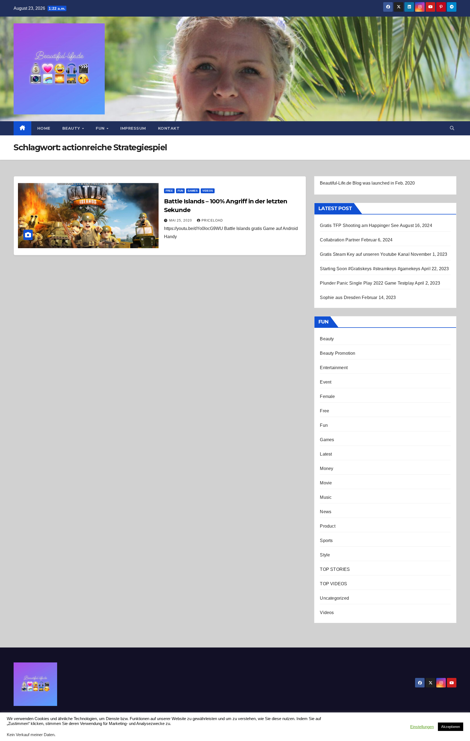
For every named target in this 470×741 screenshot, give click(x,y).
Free (169, 190)
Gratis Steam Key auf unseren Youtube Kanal (364, 254)
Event (325, 382)
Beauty (72, 128)
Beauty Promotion (337, 353)
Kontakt (169, 128)
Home (43, 128)
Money (326, 468)
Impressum (133, 128)
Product (327, 526)
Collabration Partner (340, 240)
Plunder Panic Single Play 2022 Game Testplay (367, 283)
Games (193, 190)
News (325, 511)
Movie (326, 483)
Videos (207, 190)
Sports (326, 540)
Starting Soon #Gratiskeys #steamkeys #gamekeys (370, 268)
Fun (101, 128)
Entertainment (334, 367)
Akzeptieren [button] (450, 727)
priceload (212, 220)
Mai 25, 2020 (181, 220)
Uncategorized (334, 598)
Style (325, 555)
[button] (452, 128)
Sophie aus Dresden (340, 297)
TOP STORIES (335, 569)
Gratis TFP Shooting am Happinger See (359, 225)
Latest (326, 454)
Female (327, 396)
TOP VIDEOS (333, 583)
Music (326, 497)
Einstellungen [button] (422, 727)
